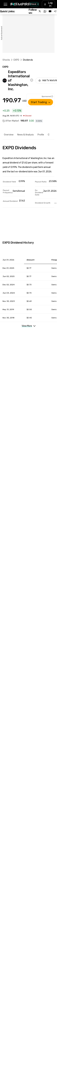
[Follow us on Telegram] (55, 11)
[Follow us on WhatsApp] (45, 11)
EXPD (16, 60)
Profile (41, 134)
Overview (8, 134)
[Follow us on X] (40, 11)
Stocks (6, 60)
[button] (5, 4)
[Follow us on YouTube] (50, 11)
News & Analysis (25, 134)
